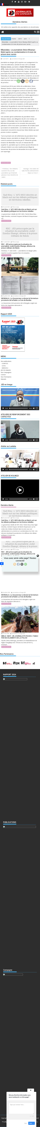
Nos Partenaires (6, 377)
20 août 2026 (6, 207)
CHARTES (5, 363)
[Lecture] (3, 408)
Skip (25, 1123)
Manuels (3, 379)
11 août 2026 (6, 242)
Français (6, 5)
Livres (4, 366)
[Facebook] (2, 563)
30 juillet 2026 (6, 296)
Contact (3, 375)
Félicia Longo (15, 207)
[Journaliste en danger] (2, 31)
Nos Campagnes (6, 372)
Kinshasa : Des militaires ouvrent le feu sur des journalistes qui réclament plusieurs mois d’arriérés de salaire (9, 173)
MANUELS (5, 368)
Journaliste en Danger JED (18, 59)
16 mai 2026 (6, 633)
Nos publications (6, 361)
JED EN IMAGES (6, 370)
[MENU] (38, 32)
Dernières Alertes (5, 162)
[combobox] (5, 4)
